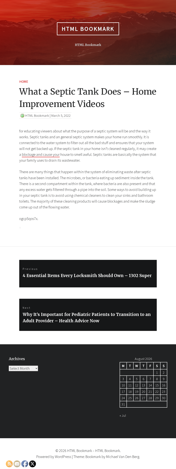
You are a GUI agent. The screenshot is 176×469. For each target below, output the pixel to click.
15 (157, 385)
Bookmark (93, 456)
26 (136, 398)
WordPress (63, 456)
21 (150, 391)
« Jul (123, 415)
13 (143, 385)
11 (130, 385)
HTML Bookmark (88, 28)
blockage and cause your (41, 154)
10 (123, 385)
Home (23, 81)
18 (130, 391)
